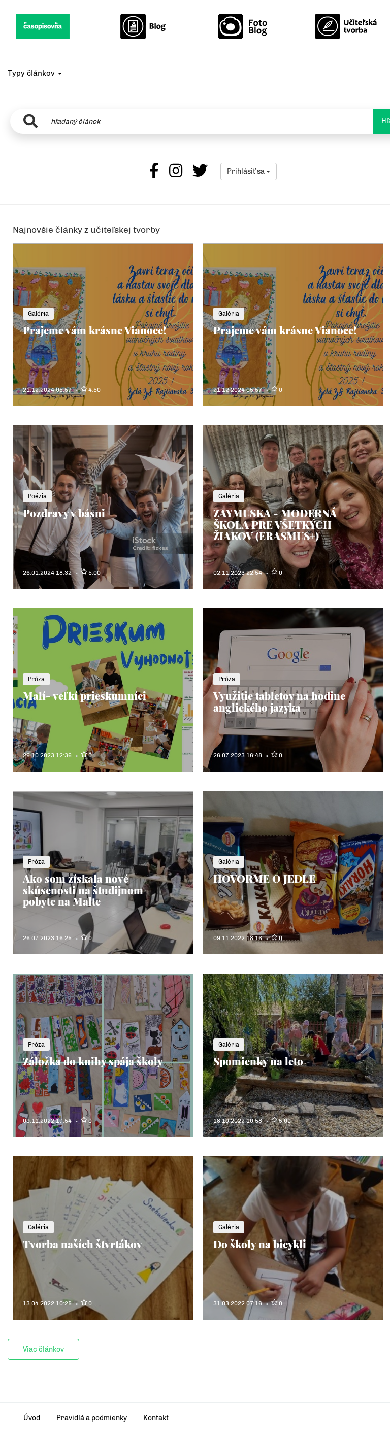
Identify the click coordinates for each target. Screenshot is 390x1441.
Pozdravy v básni (64, 513)
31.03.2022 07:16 (237, 1303)
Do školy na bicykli (259, 1244)
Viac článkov (43, 1349)
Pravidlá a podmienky (91, 1418)
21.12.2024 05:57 (47, 389)
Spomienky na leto (258, 1061)
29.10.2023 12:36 (47, 755)
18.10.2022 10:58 (237, 1120)
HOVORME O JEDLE (264, 878)
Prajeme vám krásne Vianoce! (94, 330)
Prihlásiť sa (246, 171)
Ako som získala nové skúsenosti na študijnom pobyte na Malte (83, 890)
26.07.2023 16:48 (237, 755)
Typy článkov (32, 73)
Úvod (31, 1418)
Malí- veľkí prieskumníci (84, 695)
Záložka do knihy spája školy (93, 1061)
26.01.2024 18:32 (47, 572)
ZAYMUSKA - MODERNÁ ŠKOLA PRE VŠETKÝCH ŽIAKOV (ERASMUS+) (275, 524)
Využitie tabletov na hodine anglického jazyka (279, 701)
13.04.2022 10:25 (47, 1303)
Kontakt (156, 1418)
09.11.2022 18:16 (237, 938)
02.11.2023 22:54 (237, 572)
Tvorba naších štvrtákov (82, 1244)
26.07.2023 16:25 (47, 938)
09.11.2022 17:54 (47, 1120)
